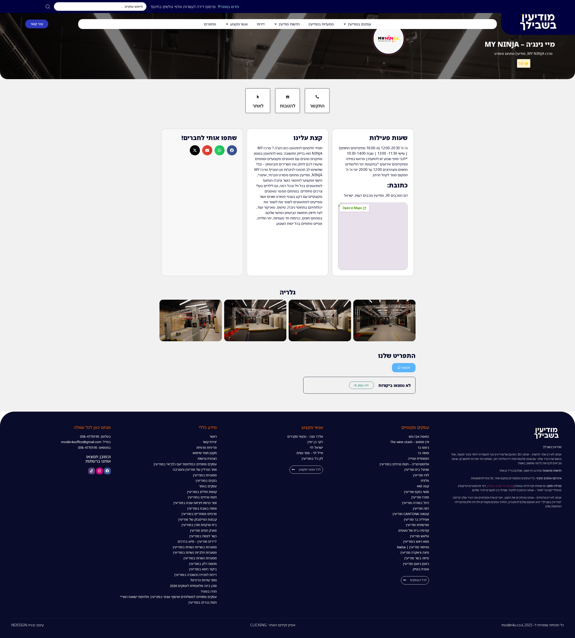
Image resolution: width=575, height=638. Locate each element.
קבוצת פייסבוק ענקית (500, 486)
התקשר (317, 106)
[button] (232, 150)
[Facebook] (107, 471)
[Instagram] (99, 471)
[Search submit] (48, 7)
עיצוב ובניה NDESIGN (27, 624)
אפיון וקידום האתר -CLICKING (272, 624)
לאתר (257, 106)
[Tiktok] (91, 471)
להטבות (287, 106)
